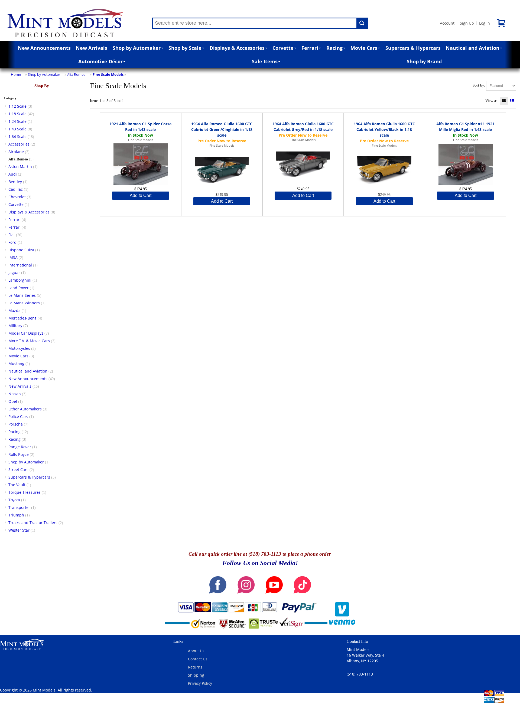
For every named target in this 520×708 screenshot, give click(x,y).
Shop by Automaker (137, 48)
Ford (12, 242)
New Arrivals (91, 48)
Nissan (14, 393)
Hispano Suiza (21, 249)
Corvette (283, 48)
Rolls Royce (18, 454)
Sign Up (467, 23)
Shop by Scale (185, 48)
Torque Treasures (24, 492)
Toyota (14, 499)
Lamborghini (19, 280)
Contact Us (197, 658)
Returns (195, 667)
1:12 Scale (17, 106)
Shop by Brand (424, 61)
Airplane (16, 151)
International (20, 265)
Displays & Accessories (237, 48)
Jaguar (14, 272)
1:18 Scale (17, 113)
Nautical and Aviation (472, 48)
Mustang (16, 363)
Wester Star (19, 530)
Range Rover (19, 446)
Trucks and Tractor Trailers (32, 522)
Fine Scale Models (108, 74)
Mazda (14, 310)
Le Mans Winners (24, 302)
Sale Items (265, 61)
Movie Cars (363, 48)
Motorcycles (19, 348)
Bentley (15, 181)
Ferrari (309, 48)
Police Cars (18, 416)
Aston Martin (20, 166)
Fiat (11, 234)
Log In (484, 23)
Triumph (16, 515)
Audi (12, 174)
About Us (196, 650)
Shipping (196, 675)
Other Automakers (25, 408)
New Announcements (44, 48)
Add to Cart (140, 195)
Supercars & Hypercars (413, 48)
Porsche (15, 424)
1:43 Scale (17, 128)
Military (15, 325)
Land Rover (18, 287)
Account (447, 23)
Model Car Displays (25, 333)
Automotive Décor (100, 61)
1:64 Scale (17, 136)
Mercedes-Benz (22, 318)
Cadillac (15, 189)
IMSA (13, 257)
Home (16, 74)
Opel (12, 401)
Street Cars (18, 469)
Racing (334, 48)
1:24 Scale (17, 121)
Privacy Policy (200, 683)
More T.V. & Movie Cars (29, 340)
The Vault (16, 484)
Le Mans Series (22, 295)
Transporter (19, 507)
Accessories (19, 144)
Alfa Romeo (76, 74)
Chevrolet (17, 196)
